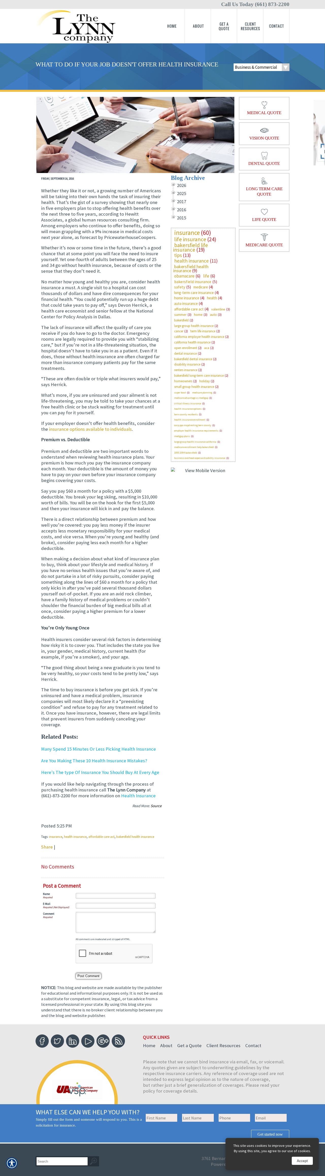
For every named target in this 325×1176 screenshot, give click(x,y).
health (212, 298)
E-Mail (46, 904)
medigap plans (182, 436)
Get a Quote (189, 1045)
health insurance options (188, 408)
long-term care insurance (194, 292)
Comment (48, 913)
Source (156, 805)
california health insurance (192, 342)
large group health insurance (194, 326)
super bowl (180, 392)
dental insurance (185, 353)
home (198, 314)
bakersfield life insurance (190, 247)
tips (178, 255)
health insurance (75, 837)
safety (179, 286)
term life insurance (202, 331)
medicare (200, 287)
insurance (55, 837)
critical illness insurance (187, 403)
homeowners (183, 381)
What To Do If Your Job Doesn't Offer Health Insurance (127, 64)
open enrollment (185, 348)
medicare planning (202, 392)
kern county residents (186, 414)
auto (213, 314)
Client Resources (223, 1045)
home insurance (186, 298)
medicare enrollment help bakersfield (194, 447)
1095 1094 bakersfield (185, 452)
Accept (302, 1161)
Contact (253, 1045)
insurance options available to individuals (90, 429)
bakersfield (181, 320)
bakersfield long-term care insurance (199, 375)
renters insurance (185, 370)
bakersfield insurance (192, 281)
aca (206, 348)
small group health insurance (194, 387)
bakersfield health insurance (135, 837)
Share (47, 847)
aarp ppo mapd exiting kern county (192, 425)
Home (149, 1045)
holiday (204, 381)
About (166, 1045)
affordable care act (101, 837)
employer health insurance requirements (196, 430)
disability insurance (187, 364)
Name (46, 894)
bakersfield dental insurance (193, 359)
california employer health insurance (199, 337)
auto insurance (186, 303)
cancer (178, 331)
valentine (218, 309)
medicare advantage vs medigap (191, 398)
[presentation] (264, 108)
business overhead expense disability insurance (199, 458)
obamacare (184, 276)
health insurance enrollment (189, 419)
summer (180, 314)
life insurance (190, 239)
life (206, 276)
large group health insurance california (195, 441)
